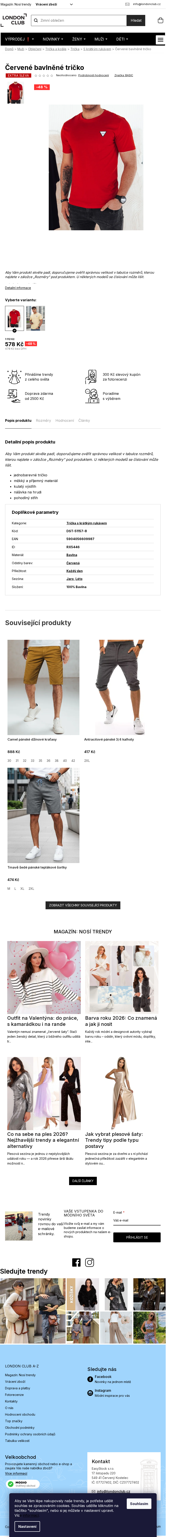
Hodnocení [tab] (64, 420)
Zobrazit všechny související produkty (83, 905)
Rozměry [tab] (43, 420)
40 (65, 760)
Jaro (70, 579)
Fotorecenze (14, 1395)
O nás (9, 1408)
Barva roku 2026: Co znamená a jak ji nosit (121, 1021)
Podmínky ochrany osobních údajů (30, 1434)
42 (73, 760)
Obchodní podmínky (20, 1427)
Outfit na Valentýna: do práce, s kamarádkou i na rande (42, 1021)
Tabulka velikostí (17, 1441)
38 (57, 760)
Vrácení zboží (46, 4)
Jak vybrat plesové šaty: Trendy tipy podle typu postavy (114, 1140)
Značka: (123, 75)
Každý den (74, 571)
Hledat (136, 20)
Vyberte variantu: (21, 300)
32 (24, 760)
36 (48, 760)
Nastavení (27, 1526)
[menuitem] (19, 39)
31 (17, 760)
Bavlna (71, 555)
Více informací (16, 1473)
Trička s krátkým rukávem (86, 523)
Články (84, 420)
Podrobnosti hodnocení (93, 75)
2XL (87, 760)
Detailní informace (18, 288)
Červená (73, 563)
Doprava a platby (17, 1388)
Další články (83, 1181)
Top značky (13, 1421)
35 (40, 760)
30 (9, 760)
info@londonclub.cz (113, 1491)
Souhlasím (139, 1504)
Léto (79, 579)
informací (31, 1515)
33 (32, 760)
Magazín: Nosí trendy (16, 4)
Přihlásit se (137, 1237)
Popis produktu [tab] (18, 420)
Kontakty (11, 1401)
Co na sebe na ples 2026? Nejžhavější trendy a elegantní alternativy (43, 1140)
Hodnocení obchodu (20, 1414)
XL (22, 888)
